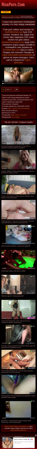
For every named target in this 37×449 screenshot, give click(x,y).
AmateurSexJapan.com (13, 42)
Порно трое (8, 426)
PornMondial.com (11, 50)
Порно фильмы (22, 61)
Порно (16, 426)
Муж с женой (12, 108)
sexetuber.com (24, 426)
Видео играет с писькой (18, 115)
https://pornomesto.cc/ (18, 430)
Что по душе (15, 117)
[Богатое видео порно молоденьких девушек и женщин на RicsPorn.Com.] (13, 4)
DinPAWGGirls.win (14, 32)
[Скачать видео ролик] (17, 89)
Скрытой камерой (23, 108)
